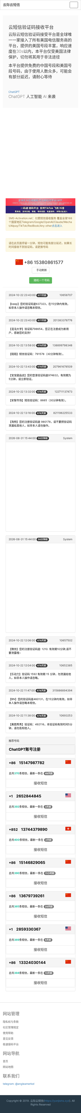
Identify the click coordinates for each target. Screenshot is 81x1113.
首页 (5, 1061)
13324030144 (32, 962)
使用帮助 (8, 1032)
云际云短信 (11, 5)
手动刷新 (41, 270)
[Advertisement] (40, 155)
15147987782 (31, 763)
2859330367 (28, 929)
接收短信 (40, 783)
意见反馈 (8, 1038)
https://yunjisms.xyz (56, 1100)
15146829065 (32, 862)
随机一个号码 (42, 280)
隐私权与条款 (11, 1021)
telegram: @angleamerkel (18, 1083)
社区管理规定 (11, 1027)
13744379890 (34, 829)
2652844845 (28, 796)
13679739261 (31, 896)
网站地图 (8, 1066)
